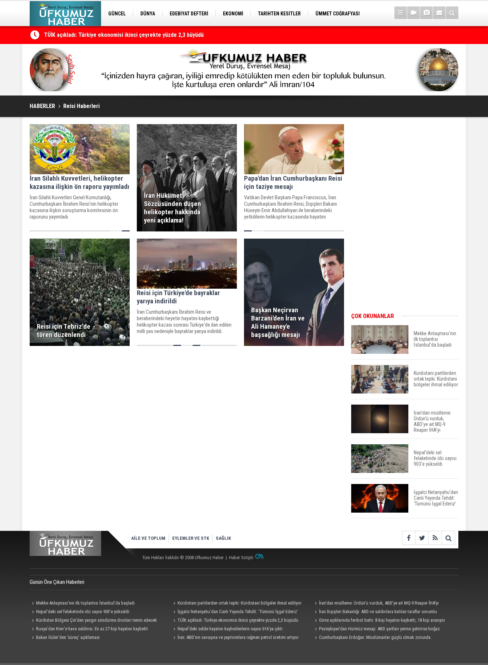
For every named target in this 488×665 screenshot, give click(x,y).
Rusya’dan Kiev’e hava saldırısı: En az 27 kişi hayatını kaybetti (92, 628)
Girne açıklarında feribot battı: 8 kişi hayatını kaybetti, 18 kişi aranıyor (382, 620)
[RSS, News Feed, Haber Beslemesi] (435, 538)
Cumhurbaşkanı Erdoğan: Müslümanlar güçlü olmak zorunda (374, 637)
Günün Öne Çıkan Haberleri (57, 582)
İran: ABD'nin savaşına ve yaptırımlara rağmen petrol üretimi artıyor (238, 637)
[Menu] (400, 12)
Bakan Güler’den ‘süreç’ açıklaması (68, 637)
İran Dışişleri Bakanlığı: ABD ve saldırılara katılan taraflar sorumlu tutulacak (375, 612)
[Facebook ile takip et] (408, 538)
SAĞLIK (223, 538)
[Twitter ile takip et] (421, 538)
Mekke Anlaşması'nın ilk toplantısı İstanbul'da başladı (85, 603)
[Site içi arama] (452, 12)
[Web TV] (413, 12)
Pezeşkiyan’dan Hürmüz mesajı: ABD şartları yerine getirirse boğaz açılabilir (376, 629)
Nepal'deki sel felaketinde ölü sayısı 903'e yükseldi (82, 611)
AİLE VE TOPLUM (148, 538)
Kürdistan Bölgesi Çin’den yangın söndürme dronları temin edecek (96, 620)
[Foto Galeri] (426, 12)
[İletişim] (439, 12)
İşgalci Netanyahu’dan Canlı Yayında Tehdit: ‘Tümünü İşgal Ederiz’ (238, 611)
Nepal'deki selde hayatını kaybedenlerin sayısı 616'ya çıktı (230, 628)
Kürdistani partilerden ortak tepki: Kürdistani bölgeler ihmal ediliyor (240, 603)
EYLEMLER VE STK (190, 538)
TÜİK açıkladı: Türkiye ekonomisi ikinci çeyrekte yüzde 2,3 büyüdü (124, 34)
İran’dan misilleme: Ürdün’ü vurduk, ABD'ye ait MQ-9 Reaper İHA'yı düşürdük (376, 603)
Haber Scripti (241, 557)
